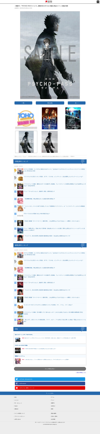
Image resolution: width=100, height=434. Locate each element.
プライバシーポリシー (19, 416)
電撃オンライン (18, 156)
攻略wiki (16, 408)
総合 (15, 397)
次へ (76, 103)
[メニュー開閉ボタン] (98, 2)
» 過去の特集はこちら (81, 372)
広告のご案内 (54, 416)
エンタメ (16, 400)
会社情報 (53, 419)
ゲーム (52, 397)
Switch (15, 406)
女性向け (53, 406)
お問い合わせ (17, 419)
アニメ (24, 156)
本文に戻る (50, 103)
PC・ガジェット (18, 403)
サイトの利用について (19, 413)
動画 (52, 408)
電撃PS (52, 403)
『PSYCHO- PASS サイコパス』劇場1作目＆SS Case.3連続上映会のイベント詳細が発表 (47, 156)
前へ (24, 103)
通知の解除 (53, 413)
